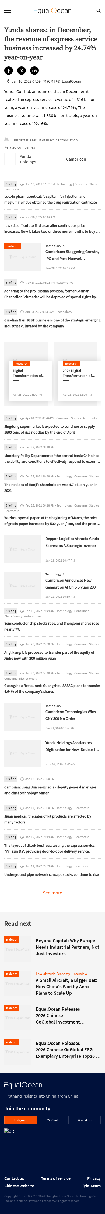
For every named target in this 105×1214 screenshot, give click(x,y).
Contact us (14, 1178)
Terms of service (56, 1178)
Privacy (94, 1178)
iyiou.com (92, 1185)
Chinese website (19, 1185)
